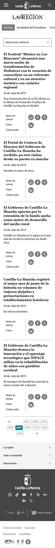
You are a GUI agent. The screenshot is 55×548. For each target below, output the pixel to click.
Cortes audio (12, 130)
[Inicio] (27, 481)
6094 (44, 427)
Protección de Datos (12, 528)
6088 (35, 421)
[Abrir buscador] (49, 5)
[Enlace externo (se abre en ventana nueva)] (23, 541)
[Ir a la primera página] (12, 421)
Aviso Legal (29, 528)
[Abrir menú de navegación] (6, 5)
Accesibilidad (25, 534)
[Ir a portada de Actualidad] (27, 17)
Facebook (31, 494)
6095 (20, 433)
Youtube (24, 494)
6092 (27, 427)
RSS (31, 500)
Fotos (9, 124)
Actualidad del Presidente (31, 27)
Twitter (38, 494)
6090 (10, 427)
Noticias (8, 27)
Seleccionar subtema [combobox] (17, 42)
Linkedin (24, 500)
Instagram (9, 494)
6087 (26, 421)
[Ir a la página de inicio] (28, 5)
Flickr (45, 494)
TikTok (17, 494)
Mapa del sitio (9, 534)
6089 (43, 421)
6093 (36, 427)
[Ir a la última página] (35, 433)
